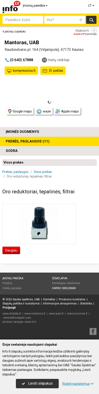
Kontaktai (49, 299)
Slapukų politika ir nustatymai (21, 303)
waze (47, 111)
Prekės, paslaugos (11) (28, 141)
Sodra (12, 151)
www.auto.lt (56, 313)
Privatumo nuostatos (72, 299)
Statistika (86, 303)
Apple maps (70, 111)
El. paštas (56, 70)
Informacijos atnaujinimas (60, 303)
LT (90, 5)
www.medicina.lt (34, 313)
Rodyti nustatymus (76, 384)
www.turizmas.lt (77, 313)
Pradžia (7, 283)
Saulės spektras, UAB (26, 299)
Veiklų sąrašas (12, 288)
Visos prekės (13, 162)
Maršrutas (73, 283)
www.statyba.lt (12, 313)
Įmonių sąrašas (15, 31)
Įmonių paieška (34, 5)
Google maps (22, 111)
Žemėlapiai (59, 278)
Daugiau (11, 250)
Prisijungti (9, 307)
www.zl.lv (30, 321)
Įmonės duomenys (22, 132)
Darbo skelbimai (64, 288)
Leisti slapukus (40, 383)
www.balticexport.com (17, 317)
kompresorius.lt (24, 70)
